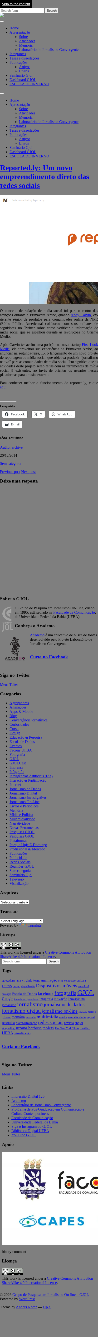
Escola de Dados (22, 742)
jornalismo (30, 1004)
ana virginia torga (28, 980)
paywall (91, 1017)
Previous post (10, 472)
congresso (70, 980)
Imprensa (16, 767)
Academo (37, 635)
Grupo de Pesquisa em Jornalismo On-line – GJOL (50, 1295)
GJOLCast (18, 763)
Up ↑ (47, 1307)
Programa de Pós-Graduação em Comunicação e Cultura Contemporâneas (47, 1111)
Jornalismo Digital (23, 793)
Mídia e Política (21, 815)
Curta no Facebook (49, 656)
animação (49, 980)
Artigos (24, 67)
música (63, 1017)
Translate (34, 925)
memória (18, 1017)
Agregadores (19, 703)
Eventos (16, 746)
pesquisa (8, 1023)
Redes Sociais (20, 862)
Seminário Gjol (21, 75)
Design (15, 733)
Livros (24, 71)
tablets (48, 1028)
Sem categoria (10, 464)
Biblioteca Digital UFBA (30, 1131)
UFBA (7, 1033)
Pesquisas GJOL (22, 832)
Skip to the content (16, 4)
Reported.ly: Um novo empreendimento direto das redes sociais (44, 176)
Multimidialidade (22, 819)
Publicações (18, 62)
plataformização (26, 1023)
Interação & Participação (28, 780)
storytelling (8, 1028)
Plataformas (18, 840)
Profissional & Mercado (27, 849)
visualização (22, 1033)
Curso (14, 729)
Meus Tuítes (9, 684)
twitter (85, 1028)
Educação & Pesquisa (26, 737)
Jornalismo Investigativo (28, 797)
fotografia (65, 993)
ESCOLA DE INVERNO (29, 84)
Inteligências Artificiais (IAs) (31, 776)
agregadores (8, 980)
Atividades (27, 41)
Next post (28, 472)
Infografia (17, 772)
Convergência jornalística (29, 720)
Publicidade (18, 858)
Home (14, 28)
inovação (60, 999)
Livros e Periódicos (24, 806)
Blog (13, 716)
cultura (81, 980)
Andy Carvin (81, 315)
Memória (26, 45)
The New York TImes (67, 1028)
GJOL (14, 759)
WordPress (27, 1299)
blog (60, 980)
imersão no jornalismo (26, 999)
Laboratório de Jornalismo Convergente (48, 50)
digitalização (28, 986)
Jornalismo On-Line (24, 802)
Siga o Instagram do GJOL (31, 1126)
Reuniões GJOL (22, 866)
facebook (46, 993)
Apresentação (20, 32)
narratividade (77, 1017)
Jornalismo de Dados (25, 789)
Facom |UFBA (21, 750)
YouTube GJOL (23, 1135)
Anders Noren (26, 1307)
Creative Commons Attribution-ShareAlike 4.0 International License (46, 954)
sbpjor (79, 1023)
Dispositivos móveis (56, 985)
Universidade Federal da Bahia (34, 1122)
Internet (15, 785)
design (16, 986)
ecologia (6, 994)
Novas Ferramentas (24, 828)
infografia (46, 999)
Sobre (23, 37)
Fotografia (17, 754)
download (83, 986)
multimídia (47, 1016)
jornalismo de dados (64, 1004)
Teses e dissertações (24, 58)
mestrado (31, 1017)
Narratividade (20, 823)
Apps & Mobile (21, 711)
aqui (3, 387)
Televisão (17, 879)
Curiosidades (19, 724)
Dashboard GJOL (23, 80)
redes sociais (50, 1022)
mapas (82, 1011)
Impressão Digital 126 (27, 1096)
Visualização (19, 883)
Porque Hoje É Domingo (28, 845)
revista (69, 1023)
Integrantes (18, 54)
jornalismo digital (21, 1011)
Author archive (11, 447)
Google (7, 999)
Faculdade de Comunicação (74, 612)
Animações (18, 707)
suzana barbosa (28, 1028)
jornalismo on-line (60, 1011)
